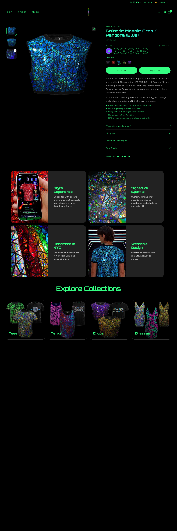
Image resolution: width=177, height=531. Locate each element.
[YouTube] (137, 2)
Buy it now (155, 70)
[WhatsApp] (125, 156)
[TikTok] (140, 2)
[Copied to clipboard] (128, 156)
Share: (108, 156)
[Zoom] (94, 29)
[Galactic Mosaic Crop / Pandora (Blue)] (119, 62)
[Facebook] (130, 2)
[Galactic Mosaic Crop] (108, 62)
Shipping (110, 133)
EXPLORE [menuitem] (22, 12)
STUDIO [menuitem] (35, 12)
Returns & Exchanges (116, 140)
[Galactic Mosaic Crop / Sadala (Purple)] (130, 62)
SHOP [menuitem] (9, 12)
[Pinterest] (121, 156)
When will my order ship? (118, 126)
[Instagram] (134, 2)
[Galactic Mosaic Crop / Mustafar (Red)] (113, 62)
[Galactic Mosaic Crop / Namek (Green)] (124, 62)
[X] (118, 156)
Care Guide (111, 148)
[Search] (159, 12)
